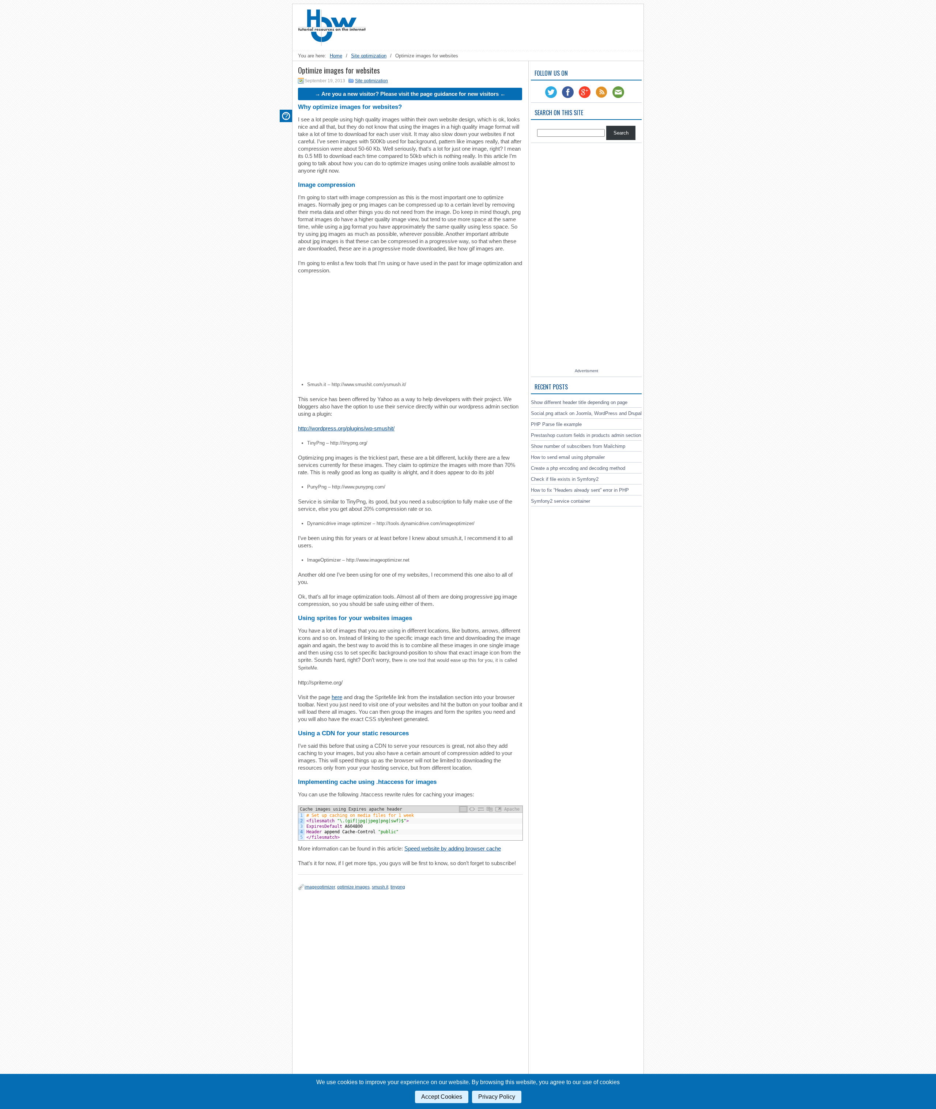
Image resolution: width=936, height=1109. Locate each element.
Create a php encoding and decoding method (578, 468)
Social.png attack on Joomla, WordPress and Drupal (586, 413)
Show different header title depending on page (579, 402)
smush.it (380, 887)
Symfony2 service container (560, 501)
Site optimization (368, 56)
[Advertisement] (507, 26)
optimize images (353, 887)
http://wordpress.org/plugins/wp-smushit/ (346, 428)
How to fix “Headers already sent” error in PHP (580, 490)
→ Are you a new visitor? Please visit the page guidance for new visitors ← (410, 94)
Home (336, 56)
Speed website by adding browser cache (452, 848)
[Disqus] (410, 985)
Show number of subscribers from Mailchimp (578, 446)
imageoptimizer (320, 887)
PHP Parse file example (556, 424)
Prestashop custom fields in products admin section (586, 435)
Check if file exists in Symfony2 (565, 479)
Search (621, 133)
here (337, 697)
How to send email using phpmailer (568, 457)
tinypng (397, 887)
